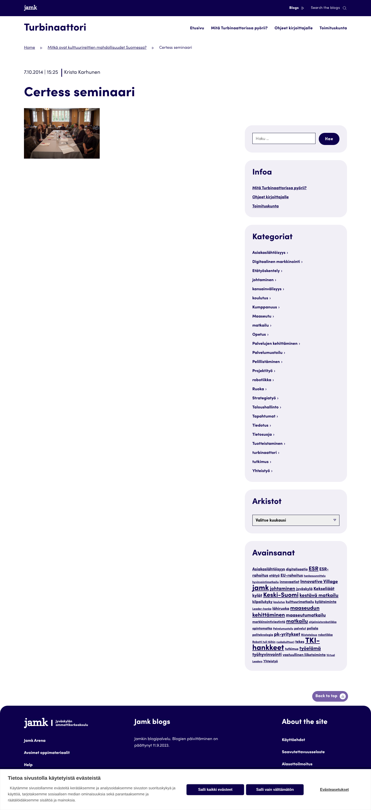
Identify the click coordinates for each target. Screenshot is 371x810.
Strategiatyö (264, 399)
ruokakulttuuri (285, 642)
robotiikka (261, 380)
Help (28, 765)
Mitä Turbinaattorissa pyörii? (239, 29)
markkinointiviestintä (268, 622)
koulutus (260, 299)
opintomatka (262, 628)
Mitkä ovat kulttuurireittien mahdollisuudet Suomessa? (97, 48)
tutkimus (260, 462)
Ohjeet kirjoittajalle (294, 29)
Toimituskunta (333, 29)
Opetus (259, 335)
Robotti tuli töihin (264, 642)
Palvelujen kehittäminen (275, 344)
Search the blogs (325, 8)
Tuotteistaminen (267, 444)
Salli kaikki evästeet (215, 789)
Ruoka (258, 389)
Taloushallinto (265, 408)
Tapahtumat (263, 417)
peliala (312, 628)
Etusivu (197, 29)
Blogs (294, 8)
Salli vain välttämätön (275, 789)
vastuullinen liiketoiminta (304, 655)
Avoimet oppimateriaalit (47, 753)
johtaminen (263, 280)
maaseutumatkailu (306, 615)
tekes (299, 642)
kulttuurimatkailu (300, 602)
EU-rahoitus (292, 576)
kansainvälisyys (267, 289)
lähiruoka (280, 609)
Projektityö (262, 371)
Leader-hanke (262, 609)
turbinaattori (264, 453)
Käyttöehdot (293, 740)
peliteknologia (262, 635)
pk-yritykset (287, 635)
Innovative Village (319, 582)
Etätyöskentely (266, 271)
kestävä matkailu (319, 596)
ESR (314, 569)
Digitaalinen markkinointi (276, 262)
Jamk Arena (34, 741)
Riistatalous (309, 635)
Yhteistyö (261, 471)
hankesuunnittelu (315, 576)
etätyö (274, 576)
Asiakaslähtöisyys (268, 253)
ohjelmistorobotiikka (322, 622)
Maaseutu (262, 317)
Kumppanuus (264, 308)
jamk (260, 588)
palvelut (300, 628)
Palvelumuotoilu (267, 353)
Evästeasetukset (334, 789)
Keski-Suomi (281, 595)
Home (29, 48)
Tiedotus (260, 426)
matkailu (260, 326)
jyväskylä (304, 589)
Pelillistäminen (266, 362)
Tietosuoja (262, 435)
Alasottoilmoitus (297, 765)
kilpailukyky (262, 602)
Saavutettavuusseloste (303, 752)
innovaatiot (289, 582)
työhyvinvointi (267, 655)
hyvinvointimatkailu (265, 582)
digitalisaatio (297, 569)
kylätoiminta (325, 602)
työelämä (310, 649)
